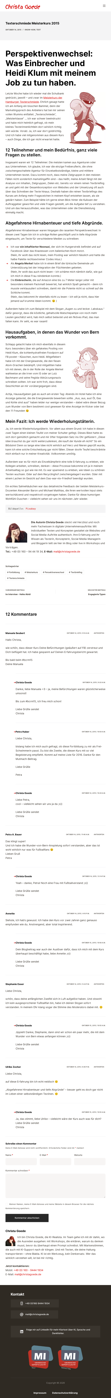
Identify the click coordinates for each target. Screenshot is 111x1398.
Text (38, 30)
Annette (10, 913)
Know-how (30, 30)
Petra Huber (22, 731)
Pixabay (31, 508)
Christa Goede (24, 682)
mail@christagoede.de (66, 551)
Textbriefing (75, 572)
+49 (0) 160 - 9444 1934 (28, 1270)
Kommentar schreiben (17, 1170)
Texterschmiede (15, 578)
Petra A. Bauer (13, 834)
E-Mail (44, 1155)
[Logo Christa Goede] (22, 6)
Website (78, 1155)
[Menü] (104, 5)
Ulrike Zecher (13, 1066)
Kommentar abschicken (27, 1217)
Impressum (40, 1392)
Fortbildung (13, 572)
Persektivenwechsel (53, 572)
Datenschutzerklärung (65, 1392)
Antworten (99, 633)
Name (9, 1155)
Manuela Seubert (15, 633)
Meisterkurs (31, 572)
